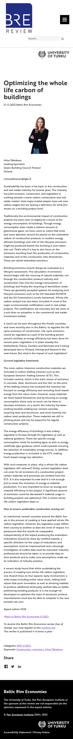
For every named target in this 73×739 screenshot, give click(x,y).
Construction (23, 649)
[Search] (62, 38)
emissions (38, 649)
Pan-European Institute (20, 714)
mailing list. (48, 627)
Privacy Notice (41, 732)
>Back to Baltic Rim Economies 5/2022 (26, 616)
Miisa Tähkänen (54, 649)
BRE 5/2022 (24, 646)
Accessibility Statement (17, 732)
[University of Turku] (53, 728)
